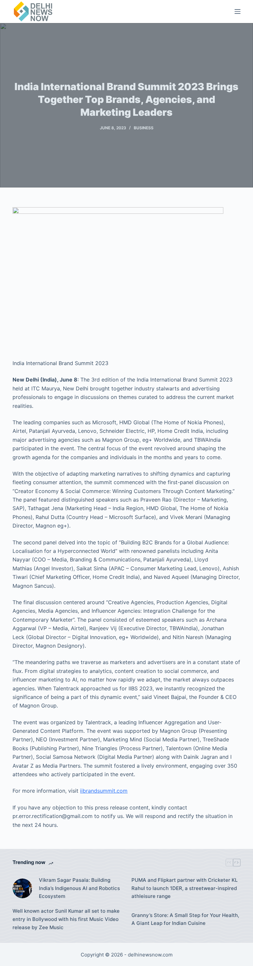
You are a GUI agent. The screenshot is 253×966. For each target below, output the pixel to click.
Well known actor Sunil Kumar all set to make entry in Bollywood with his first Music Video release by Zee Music (66, 919)
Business (144, 127)
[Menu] (237, 11)
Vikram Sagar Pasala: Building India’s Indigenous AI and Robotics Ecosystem (79, 888)
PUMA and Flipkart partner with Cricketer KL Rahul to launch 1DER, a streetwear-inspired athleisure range (184, 888)
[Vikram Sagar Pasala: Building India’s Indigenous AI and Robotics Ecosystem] (22, 888)
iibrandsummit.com (103, 790)
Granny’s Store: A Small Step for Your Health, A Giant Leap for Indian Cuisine (185, 919)
